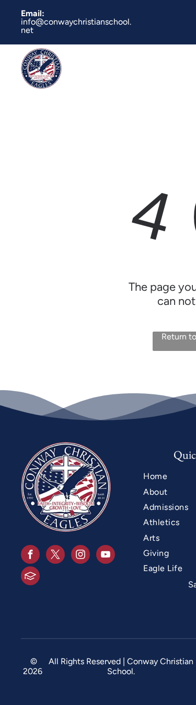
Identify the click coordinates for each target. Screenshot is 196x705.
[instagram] (80, 555)
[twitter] (55, 555)
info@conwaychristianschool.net (76, 26)
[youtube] (105, 555)
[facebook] (30, 555)
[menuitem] (139, 68)
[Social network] (30, 577)
